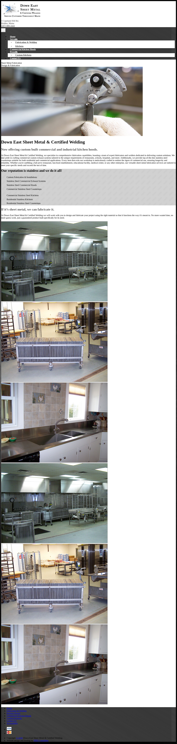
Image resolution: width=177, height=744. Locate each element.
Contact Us (15, 58)
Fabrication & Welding (26, 42)
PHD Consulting (41, 740)
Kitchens (19, 46)
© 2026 (19, 738)
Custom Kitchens (23, 55)
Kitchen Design (13, 713)
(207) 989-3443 (8, 26)
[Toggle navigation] (3, 30)
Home (12, 36)
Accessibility (12, 723)
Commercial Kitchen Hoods (23, 49)
